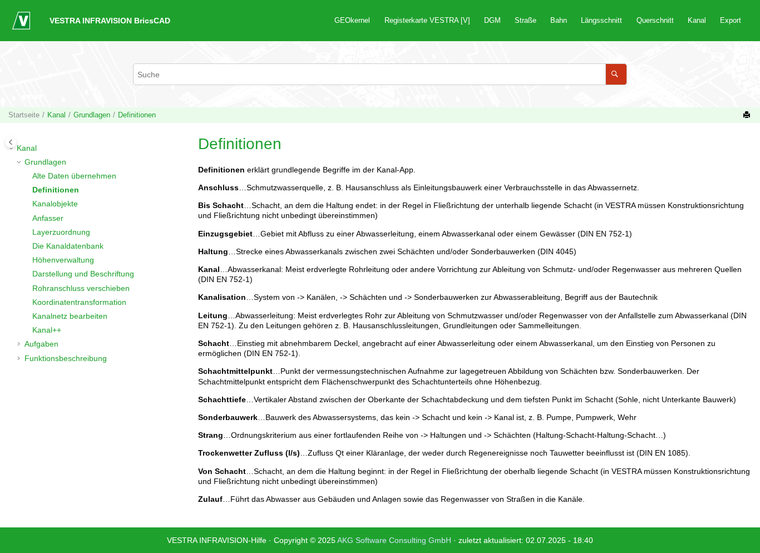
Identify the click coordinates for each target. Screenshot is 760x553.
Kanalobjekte (55, 203)
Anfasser (47, 218)
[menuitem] (352, 21)
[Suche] (616, 74)
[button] (12, 148)
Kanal (697, 20)
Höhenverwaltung (63, 259)
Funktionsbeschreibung (65, 358)
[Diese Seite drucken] (748, 115)
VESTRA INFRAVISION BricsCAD (110, 20)
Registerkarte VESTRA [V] (427, 20)
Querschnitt (655, 20)
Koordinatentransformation (79, 302)
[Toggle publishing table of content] (11, 142)
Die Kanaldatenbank (67, 245)
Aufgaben (41, 343)
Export (730, 20)
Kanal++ (46, 329)
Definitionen (137, 115)
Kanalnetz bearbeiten (69, 316)
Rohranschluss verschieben (81, 288)
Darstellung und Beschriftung (83, 273)
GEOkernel (352, 20)
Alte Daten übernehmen (74, 175)
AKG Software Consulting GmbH (395, 540)
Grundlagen (91, 115)
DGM (492, 20)
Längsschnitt (601, 20)
